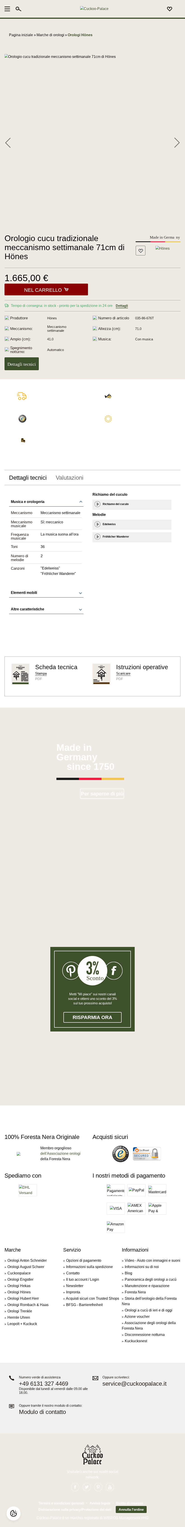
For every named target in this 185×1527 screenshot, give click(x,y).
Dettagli (122, 306)
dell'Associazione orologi (60, 1153)
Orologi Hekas (18, 1286)
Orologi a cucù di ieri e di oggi (148, 1310)
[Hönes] (162, 248)
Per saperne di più (102, 794)
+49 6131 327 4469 (43, 1384)
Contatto (73, 1273)
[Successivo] (176, 142)
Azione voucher (137, 1316)
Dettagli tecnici (21, 364)
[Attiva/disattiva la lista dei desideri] (141, 251)
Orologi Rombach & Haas (28, 1305)
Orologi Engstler (20, 1279)
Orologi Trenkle (19, 1311)
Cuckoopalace (19, 1273)
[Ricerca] (18, 9)
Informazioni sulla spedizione (89, 1267)
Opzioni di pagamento (83, 1260)
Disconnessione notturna (145, 1335)
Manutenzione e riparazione (147, 1286)
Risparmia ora (92, 1017)
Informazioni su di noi (142, 1267)
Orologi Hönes (19, 1292)
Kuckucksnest (136, 1341)
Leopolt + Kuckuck (22, 1324)
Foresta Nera (135, 1292)
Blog (128, 1273)
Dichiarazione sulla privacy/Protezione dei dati (74, 1509)
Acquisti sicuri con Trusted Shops (92, 1298)
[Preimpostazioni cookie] (13, 1513)
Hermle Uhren (18, 1317)
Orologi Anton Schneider (27, 1260)
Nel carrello (43, 290)
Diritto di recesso (129, 1503)
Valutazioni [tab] (69, 477)
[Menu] (9, 9)
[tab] (28, 477)
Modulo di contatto (42, 1412)
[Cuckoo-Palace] (94, 9)
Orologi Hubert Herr (23, 1298)
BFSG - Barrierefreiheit (84, 1305)
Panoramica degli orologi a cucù (150, 1279)
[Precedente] (8, 142)
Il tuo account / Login (82, 1279)
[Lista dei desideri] (169, 9)
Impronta (73, 1292)
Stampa (41, 673)
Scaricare (123, 673)
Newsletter (74, 1286)
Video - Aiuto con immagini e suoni (152, 1260)
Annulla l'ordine (131, 1509)
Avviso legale (100, 1503)
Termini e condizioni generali (61, 1503)
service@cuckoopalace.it (134, 1384)
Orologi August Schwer (25, 1267)
